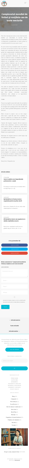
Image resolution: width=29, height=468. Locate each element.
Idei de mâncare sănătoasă (13, 406)
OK (14, 368)
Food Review (13, 404)
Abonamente (14, 381)
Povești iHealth (14, 389)
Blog (13, 396)
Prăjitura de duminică (13, 420)
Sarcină (14, 422)
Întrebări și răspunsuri (14, 385)
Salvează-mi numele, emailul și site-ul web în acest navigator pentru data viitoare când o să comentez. (14, 301)
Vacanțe (14, 425)
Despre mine (14, 380)
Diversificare (13, 401)
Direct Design (17, 460)
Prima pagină (14, 378)
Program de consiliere (14, 383)
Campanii (13, 399)
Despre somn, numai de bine (11, 452)
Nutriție (13, 414)
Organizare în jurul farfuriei (13, 417)
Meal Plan (13, 412)
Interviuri (13, 409)
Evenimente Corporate (14, 387)
